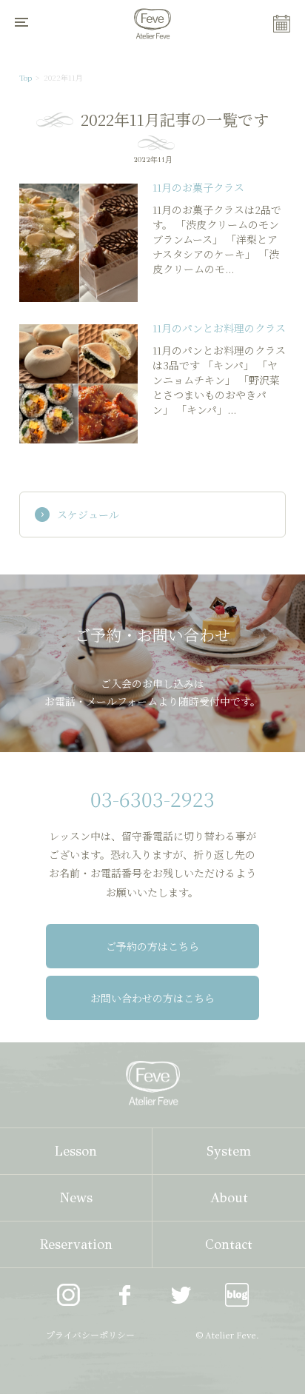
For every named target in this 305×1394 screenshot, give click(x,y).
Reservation (76, 1244)
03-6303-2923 (152, 798)
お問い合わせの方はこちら (152, 998)
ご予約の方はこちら (152, 946)
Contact (228, 1244)
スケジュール (88, 514)
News (76, 1198)
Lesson (76, 1151)
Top (25, 77)
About (229, 1198)
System (229, 1151)
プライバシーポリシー (90, 1334)
